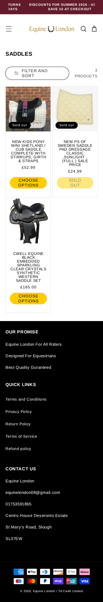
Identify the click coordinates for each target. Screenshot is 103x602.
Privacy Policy (18, 411)
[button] (8, 29)
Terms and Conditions (26, 399)
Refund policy (18, 448)
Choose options (28, 182)
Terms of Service (21, 436)
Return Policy (18, 424)
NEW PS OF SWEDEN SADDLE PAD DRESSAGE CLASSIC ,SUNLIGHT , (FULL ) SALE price (74, 152)
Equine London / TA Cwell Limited (58, 591)
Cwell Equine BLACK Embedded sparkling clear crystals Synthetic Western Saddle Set (28, 267)
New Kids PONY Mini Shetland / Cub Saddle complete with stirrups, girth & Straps (28, 150)
